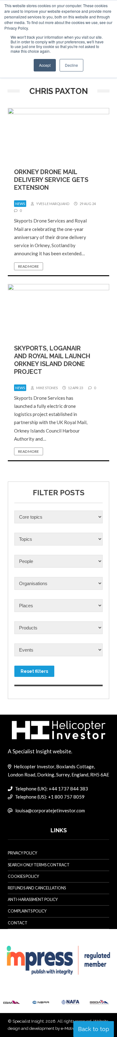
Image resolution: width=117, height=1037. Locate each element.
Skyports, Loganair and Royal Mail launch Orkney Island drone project (52, 360)
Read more (28, 266)
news (20, 204)
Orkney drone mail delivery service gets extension (51, 179)
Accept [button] (45, 65)
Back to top (93, 1029)
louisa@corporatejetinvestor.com (50, 810)
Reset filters (34, 671)
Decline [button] (71, 65)
